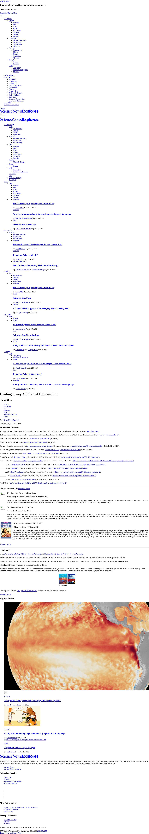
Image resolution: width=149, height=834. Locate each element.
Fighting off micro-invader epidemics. (23, 479)
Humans (12, 38)
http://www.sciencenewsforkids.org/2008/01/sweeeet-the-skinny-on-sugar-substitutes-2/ (103, 461)
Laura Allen (20, 208)
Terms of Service (6, 833)
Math (10, 176)
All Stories (12, 79)
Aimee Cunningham (22, 270)
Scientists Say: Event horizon (26, 335)
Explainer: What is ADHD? (25, 255)
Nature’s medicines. (17, 472)
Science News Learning (12, 769)
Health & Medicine (19, 40)
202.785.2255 (42, 831)
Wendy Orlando (21, 368)
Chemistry (12, 174)
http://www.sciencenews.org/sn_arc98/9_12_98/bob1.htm (79, 457)
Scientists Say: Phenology (24, 224)
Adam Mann (19, 350)
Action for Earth (14, 95)
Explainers (12, 83)
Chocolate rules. (16, 476)
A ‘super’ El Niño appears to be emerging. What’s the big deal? (41, 308)
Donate (2, 108)
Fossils (15, 28)
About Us (7, 103)
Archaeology (17, 44)
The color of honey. (20, 457)
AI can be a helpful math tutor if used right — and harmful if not (42, 364)
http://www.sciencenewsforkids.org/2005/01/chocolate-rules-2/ (74, 476)
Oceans (15, 54)
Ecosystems (17, 30)
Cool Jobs (12, 97)
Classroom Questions (16, 101)
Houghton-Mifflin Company (27, 591)
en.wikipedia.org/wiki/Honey (40, 439)
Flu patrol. (14, 468)
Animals (16, 23)
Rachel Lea (19, 259)
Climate (15, 52)
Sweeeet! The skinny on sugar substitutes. (28, 461)
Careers (7, 824)
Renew (6, 779)
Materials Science (19, 162)
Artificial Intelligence (20, 70)
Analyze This (13, 91)
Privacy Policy (17, 833)
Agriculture (17, 56)
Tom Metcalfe (20, 249)
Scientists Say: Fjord (22, 298)
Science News (9, 75)
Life (10, 21)
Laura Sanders (21, 389)
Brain (15, 25)
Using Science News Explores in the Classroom (20, 807)
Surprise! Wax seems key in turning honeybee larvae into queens (42, 214)
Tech (11, 66)
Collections (12, 81)
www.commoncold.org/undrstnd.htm (39, 446)
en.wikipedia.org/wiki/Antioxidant (35, 442)
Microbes (16, 32)
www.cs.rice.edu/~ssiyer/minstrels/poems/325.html (62, 450)
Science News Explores (11, 420)
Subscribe (7, 777)
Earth (11, 48)
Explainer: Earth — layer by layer (19, 747)
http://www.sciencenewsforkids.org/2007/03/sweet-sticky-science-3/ (82, 464)
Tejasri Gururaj (21, 378)
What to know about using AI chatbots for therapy (36, 265)
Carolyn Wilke (33, 350)
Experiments (13, 87)
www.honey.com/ (93, 431)
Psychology (17, 42)
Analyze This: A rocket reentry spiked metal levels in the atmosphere (43, 345)
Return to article (5, 544)
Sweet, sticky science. (18, 464)
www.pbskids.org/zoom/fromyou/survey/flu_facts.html (41, 453)
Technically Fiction (15, 93)
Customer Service (10, 783)
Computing (17, 68)
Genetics (16, 34)
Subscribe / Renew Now (8, 13)
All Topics (8, 19)
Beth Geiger (11, 752)
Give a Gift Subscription (12, 781)
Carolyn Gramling (22, 312)
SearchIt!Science (24, 489)
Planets (15, 62)
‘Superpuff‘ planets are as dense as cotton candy (34, 325)
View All (16, 36)
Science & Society (15, 178)
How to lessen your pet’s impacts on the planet (33, 203)
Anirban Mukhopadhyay (24, 218)
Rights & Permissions (11, 809)
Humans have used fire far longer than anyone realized (37, 244)
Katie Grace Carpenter (23, 229)
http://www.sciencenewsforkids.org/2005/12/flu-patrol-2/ (67, 468)
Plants (15, 26)
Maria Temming (38, 270)
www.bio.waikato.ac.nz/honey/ (108, 435)
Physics (11, 160)
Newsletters (8, 811)
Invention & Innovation (17, 99)
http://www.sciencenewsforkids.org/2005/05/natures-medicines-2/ (77, 472)
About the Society (10, 820)
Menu (6, 77)
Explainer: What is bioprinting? (27, 374)
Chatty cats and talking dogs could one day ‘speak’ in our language (43, 384)
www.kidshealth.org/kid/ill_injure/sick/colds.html (86, 446)
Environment (17, 50)
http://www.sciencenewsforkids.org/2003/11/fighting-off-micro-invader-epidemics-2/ (38, 483)
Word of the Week (15, 85)
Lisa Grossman (21, 329)
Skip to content (5, 1)
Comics (11, 89)
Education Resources (11, 105)
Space (11, 60)
